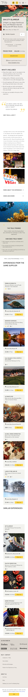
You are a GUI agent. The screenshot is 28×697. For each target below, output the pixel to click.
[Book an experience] (17, 2)
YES (14, 694)
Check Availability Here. (14, 62)
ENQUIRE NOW (14, 56)
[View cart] (23, 3)
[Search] (20, 3)
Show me (19, 314)
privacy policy (21, 691)
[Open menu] (25, 3)
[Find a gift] (13, 2)
